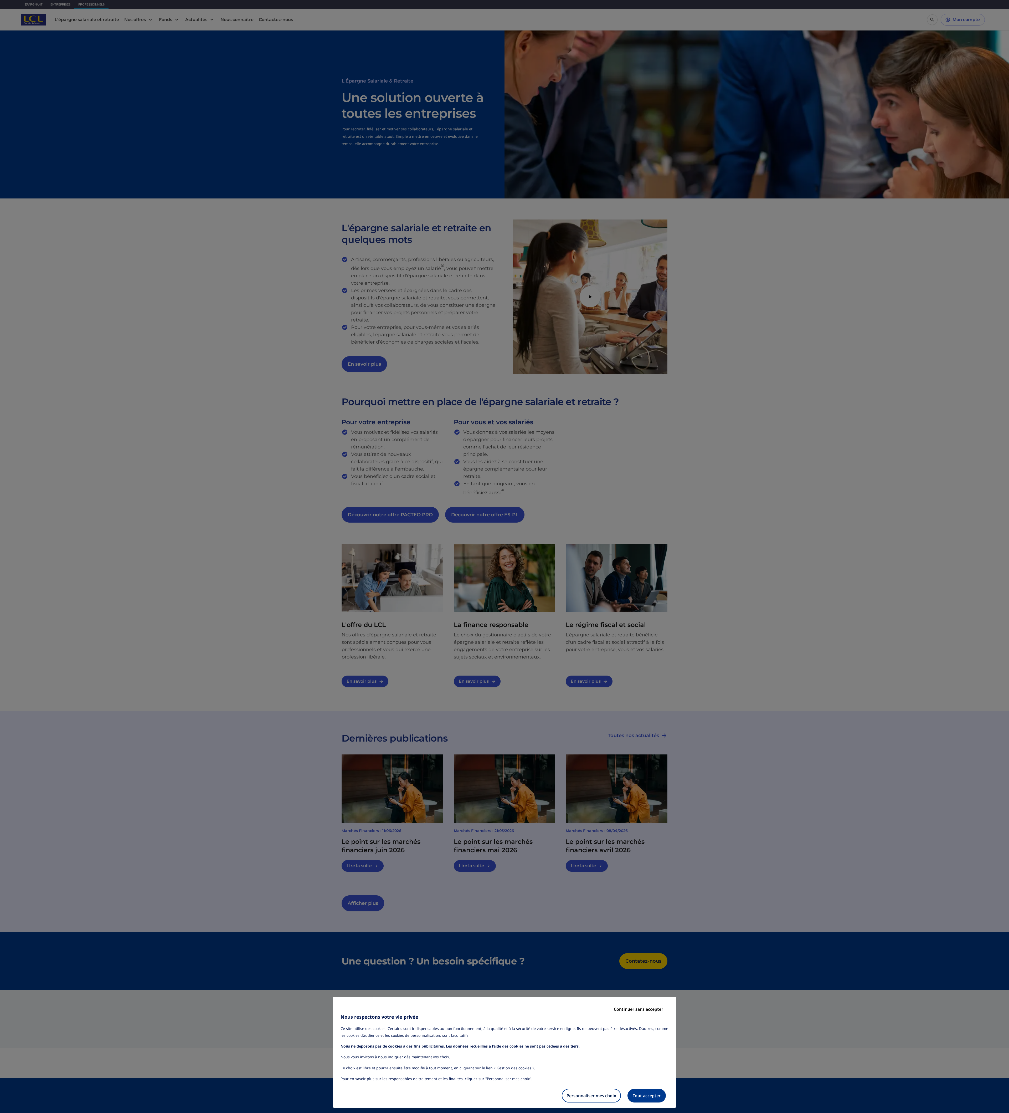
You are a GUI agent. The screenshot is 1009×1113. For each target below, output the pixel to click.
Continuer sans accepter (638, 1009)
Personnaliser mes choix (591, 1096)
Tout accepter (647, 1096)
